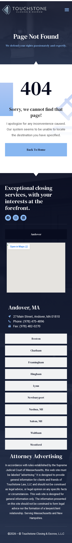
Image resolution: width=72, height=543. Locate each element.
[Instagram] (16, 218)
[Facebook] (8, 218)
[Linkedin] (23, 218)
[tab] (36, 234)
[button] (66, 9)
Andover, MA (24, 307)
